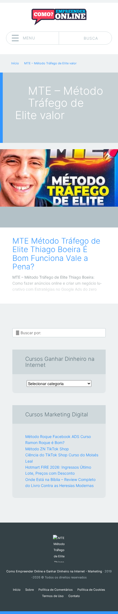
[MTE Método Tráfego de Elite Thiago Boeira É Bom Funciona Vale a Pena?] (59, 178)
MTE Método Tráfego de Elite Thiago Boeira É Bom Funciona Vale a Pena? (56, 253)
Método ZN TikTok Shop (47, 448)
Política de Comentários (55, 590)
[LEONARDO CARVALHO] (69, 217)
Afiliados (55, 218)
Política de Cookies (91, 590)
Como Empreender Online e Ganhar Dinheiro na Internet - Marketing (54, 571)
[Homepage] (59, 17)
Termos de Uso (53, 596)
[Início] (59, 548)
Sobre (29, 590)
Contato (74, 596)
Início (17, 590)
